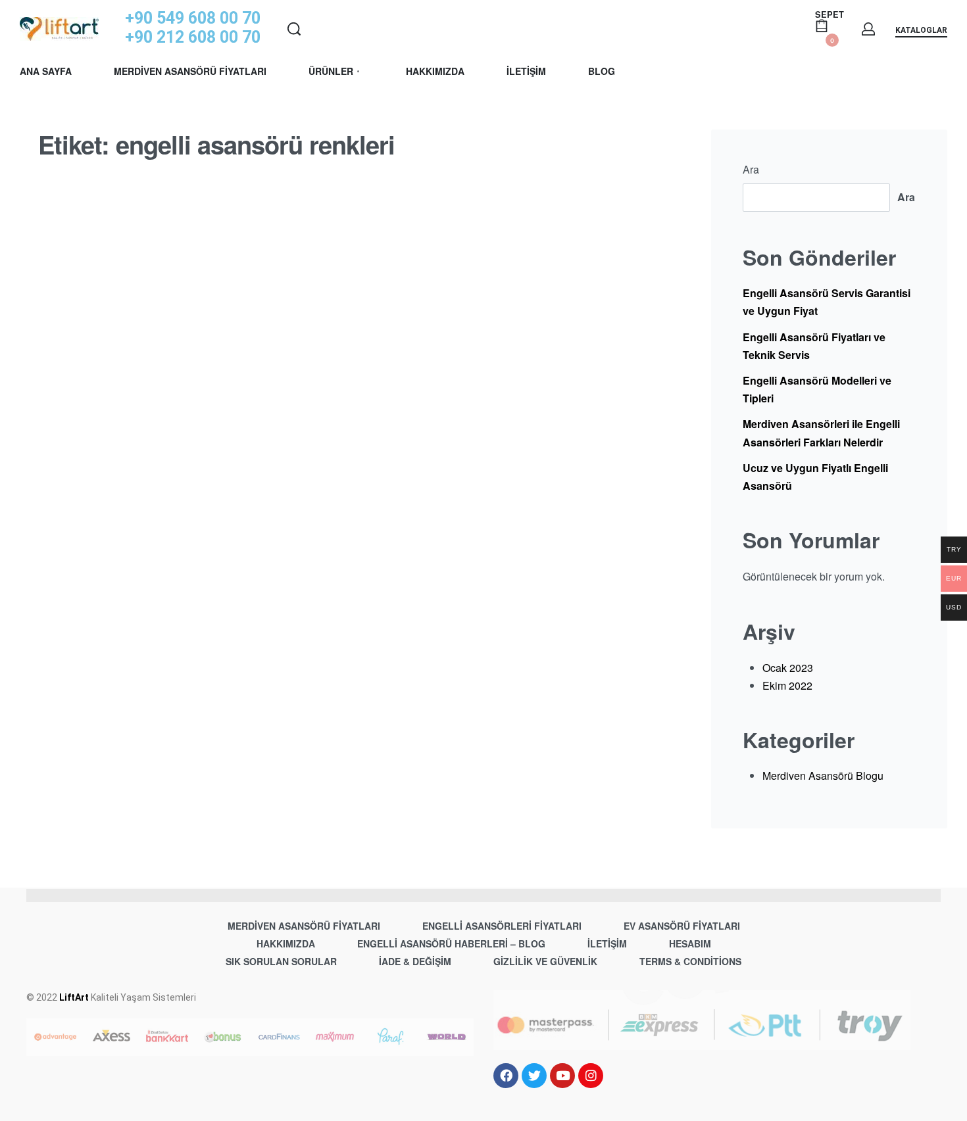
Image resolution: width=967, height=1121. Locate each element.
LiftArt (74, 997)
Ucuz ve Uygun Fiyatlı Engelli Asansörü (815, 476)
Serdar (82, 637)
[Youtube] (562, 1075)
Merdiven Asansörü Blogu (141, 534)
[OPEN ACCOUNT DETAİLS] (868, 29)
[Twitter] (534, 1075)
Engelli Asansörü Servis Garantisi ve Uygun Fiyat (826, 301)
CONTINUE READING (92, 764)
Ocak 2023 (787, 667)
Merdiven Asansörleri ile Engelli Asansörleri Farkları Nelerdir (821, 432)
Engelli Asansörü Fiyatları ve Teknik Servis (814, 345)
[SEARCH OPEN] (294, 29)
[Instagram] (590, 1075)
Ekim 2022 (787, 685)
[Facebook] (505, 1075)
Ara (751, 169)
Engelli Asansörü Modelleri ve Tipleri (817, 389)
